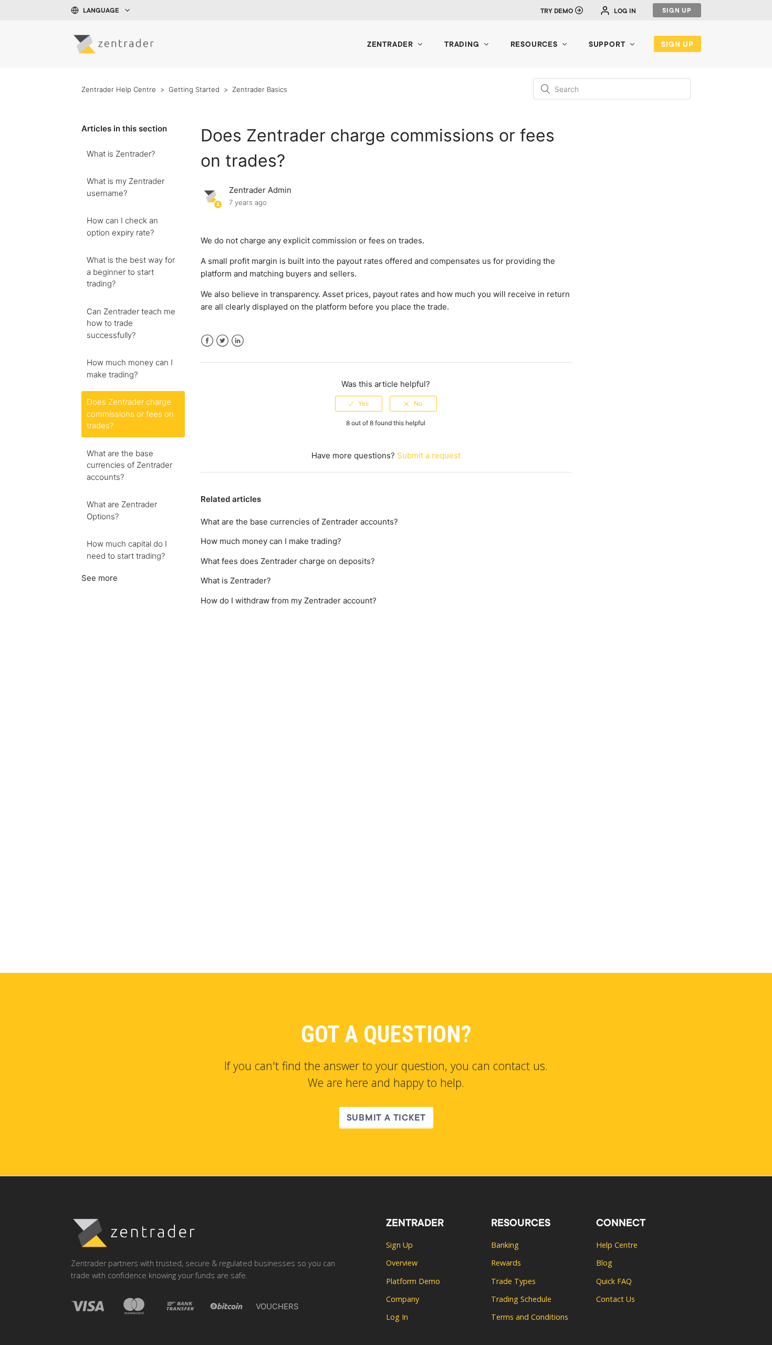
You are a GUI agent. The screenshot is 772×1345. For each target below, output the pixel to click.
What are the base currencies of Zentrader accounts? (129, 465)
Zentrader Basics (259, 89)
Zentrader (390, 45)
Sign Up (677, 11)
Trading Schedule (521, 1299)
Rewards (506, 1263)
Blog (604, 1263)
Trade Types (513, 1281)
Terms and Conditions (529, 1317)
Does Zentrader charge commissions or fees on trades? (130, 413)
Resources (534, 45)
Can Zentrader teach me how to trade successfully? (131, 323)
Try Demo (556, 11)
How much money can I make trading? (130, 368)
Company (402, 1299)
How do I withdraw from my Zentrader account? (289, 600)
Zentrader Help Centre (118, 89)
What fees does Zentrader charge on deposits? (288, 561)
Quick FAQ (614, 1281)
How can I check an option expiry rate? (122, 226)
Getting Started (194, 89)
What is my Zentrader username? (125, 187)
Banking (505, 1245)
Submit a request (429, 455)
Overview (402, 1263)
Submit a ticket (386, 1119)
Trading (461, 45)
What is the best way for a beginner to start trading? (131, 272)
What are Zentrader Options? (122, 510)
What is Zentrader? (121, 154)
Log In (625, 11)
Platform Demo (413, 1281)
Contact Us (615, 1299)
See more (99, 578)
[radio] (358, 404)
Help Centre (617, 1245)
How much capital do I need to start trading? (127, 550)
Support (607, 45)
